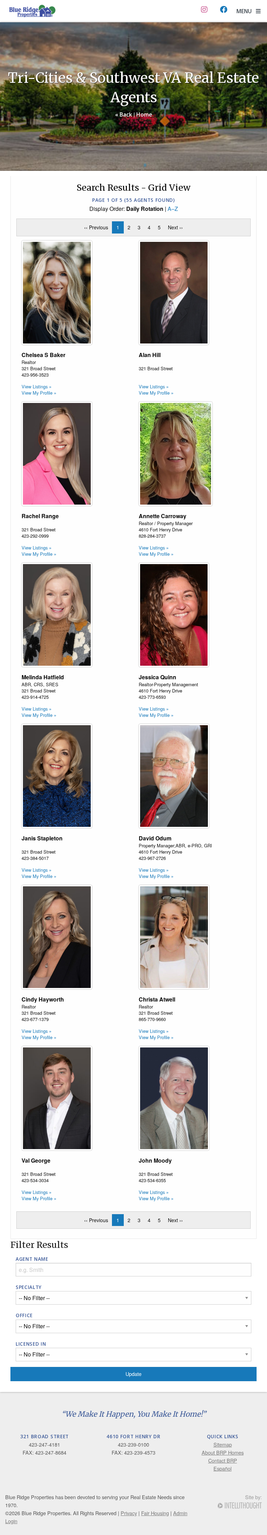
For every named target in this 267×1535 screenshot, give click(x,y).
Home (144, 114)
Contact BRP (222, 1460)
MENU (246, 11)
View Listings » (36, 386)
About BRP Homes (223, 1452)
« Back (123, 114)
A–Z (173, 209)
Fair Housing (155, 1513)
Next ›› (177, 227)
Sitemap (222, 1444)
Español (222, 1468)
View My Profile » (39, 392)
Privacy (129, 1513)
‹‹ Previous (98, 227)
